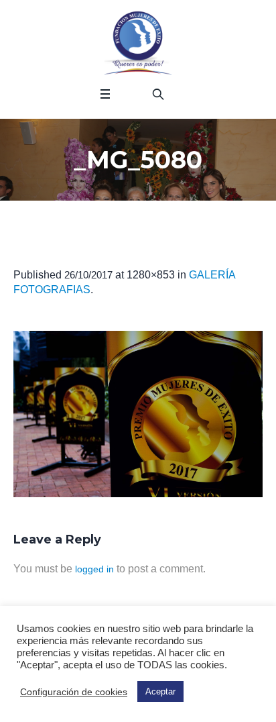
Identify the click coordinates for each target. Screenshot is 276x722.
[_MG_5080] (138, 414)
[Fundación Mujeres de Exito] (138, 43)
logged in (94, 569)
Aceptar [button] (160, 691)
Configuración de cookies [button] (73, 691)
